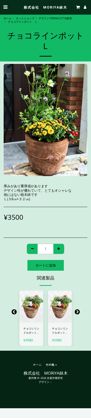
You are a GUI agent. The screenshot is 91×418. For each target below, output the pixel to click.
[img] (31, 307)
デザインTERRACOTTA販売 (55, 18)
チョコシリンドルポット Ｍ (60, 331)
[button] (5, 7)
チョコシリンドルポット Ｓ (31, 331)
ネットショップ (25, 18)
